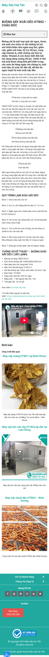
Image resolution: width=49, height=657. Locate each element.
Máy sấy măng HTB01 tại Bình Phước (24, 356)
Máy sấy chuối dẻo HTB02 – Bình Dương (24, 499)
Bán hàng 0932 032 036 (13, 613)
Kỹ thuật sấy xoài (18, 287)
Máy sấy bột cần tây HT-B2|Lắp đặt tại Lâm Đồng (24, 428)
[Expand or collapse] (44, 34)
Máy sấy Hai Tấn (13, 5)
